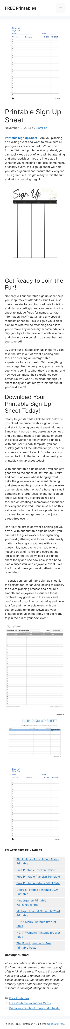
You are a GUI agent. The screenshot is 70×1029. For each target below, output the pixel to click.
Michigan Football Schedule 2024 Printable (38, 913)
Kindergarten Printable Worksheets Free (31, 902)
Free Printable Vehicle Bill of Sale (38, 883)
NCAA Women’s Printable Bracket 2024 (38, 935)
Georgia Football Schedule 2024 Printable (37, 892)
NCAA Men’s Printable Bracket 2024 (36, 924)
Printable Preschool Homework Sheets (34, 1008)
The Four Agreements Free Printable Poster (33, 945)
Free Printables (19, 998)
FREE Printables (20, 8)
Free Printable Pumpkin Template (38, 876)
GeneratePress (56, 1023)
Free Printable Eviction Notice (35, 870)
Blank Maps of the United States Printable (37, 861)
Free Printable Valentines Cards (30, 1003)
